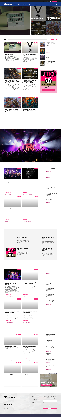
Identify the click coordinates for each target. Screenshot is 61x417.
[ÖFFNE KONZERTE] (37, 4)
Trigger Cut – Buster (49, 199)
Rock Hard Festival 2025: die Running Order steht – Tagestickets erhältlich (29, 81)
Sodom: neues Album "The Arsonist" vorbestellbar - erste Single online (53, 18)
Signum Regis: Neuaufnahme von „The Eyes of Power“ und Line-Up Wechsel (12, 110)
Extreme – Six (8, 208)
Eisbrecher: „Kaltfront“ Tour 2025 (48, 238)
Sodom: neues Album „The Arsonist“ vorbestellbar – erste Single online (12, 81)
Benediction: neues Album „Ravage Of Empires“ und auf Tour (29, 110)
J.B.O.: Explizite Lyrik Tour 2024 (22, 249)
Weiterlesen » (8, 63)
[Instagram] (48, 1)
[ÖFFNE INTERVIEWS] (27, 4)
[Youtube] (50, 1)
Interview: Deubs (48, 353)
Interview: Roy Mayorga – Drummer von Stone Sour (28, 375)
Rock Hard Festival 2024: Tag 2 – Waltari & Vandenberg (12, 312)
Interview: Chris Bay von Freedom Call (10, 375)
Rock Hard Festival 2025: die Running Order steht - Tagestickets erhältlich (37, 32)
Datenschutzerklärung (46, 405)
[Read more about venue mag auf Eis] (15, 20)
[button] (56, 4)
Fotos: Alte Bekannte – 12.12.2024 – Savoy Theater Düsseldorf (11, 283)
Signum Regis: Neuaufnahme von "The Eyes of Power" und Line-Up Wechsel (53, 32)
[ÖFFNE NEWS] (16, 4)
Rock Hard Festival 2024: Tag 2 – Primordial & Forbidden (29, 282)
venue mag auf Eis (4, 33)
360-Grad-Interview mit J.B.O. (50, 340)
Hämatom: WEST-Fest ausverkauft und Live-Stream (47, 249)
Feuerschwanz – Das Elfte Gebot (51, 174)
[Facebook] (45, 1)
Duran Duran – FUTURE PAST (50, 168)
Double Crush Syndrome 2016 (50, 334)
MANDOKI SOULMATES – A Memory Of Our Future (11, 181)
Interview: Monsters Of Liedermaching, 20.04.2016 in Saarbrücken (50, 347)
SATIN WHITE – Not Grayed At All (29, 209)
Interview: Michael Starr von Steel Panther (29, 347)
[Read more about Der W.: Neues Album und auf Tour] (38, 13)
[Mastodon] (43, 1)
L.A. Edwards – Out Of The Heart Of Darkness (28, 181)
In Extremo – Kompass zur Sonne (51, 187)
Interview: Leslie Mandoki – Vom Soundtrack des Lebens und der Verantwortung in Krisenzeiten (11, 348)
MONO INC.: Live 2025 (22, 237)
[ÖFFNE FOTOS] (31, 4)
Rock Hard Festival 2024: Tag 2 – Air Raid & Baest (29, 312)
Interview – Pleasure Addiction (50, 359)
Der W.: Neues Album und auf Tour (29, 55)
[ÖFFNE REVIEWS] (21, 4)
